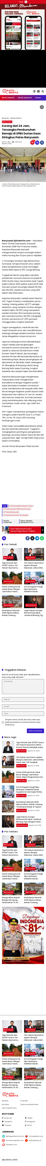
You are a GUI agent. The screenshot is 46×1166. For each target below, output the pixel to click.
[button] (34, 91)
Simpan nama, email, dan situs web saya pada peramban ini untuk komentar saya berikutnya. (22, 722)
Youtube (8, 1125)
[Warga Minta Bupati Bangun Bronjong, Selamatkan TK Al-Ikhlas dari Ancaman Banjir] (12, 889)
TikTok (29, 1125)
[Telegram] (37, 538)
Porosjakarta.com (36, 1136)
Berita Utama (7, 122)
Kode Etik (24, 1101)
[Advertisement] (23, 214)
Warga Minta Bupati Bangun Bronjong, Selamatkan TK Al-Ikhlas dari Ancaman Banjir (11, 900)
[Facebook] (28, 538)
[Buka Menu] (38, 91)
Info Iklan (5, 1104)
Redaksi (5, 1101)
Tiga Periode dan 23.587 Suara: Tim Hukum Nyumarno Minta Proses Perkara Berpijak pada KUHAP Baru (11, 565)
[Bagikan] (42, 143)
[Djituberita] (10, 91)
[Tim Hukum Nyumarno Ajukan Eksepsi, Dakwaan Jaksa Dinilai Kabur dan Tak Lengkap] (34, 554)
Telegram (8, 1121)
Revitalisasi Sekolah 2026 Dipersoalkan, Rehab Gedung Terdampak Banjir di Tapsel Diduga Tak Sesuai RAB (11, 613)
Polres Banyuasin (12, 512)
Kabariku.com (11, 1144)
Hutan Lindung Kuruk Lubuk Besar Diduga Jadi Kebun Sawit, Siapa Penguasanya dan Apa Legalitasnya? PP (11, 589)
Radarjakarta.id (35, 1140)
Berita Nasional (31, 605)
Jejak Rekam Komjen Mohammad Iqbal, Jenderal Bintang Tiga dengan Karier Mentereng (34, 613)
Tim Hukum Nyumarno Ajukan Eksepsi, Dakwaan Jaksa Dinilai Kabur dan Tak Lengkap (34, 565)
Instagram (31, 1121)
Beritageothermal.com (13, 1136)
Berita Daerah (8, 581)
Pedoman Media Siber (29, 1104)
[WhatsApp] (42, 538)
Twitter (30, 1118)
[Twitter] (32, 538)
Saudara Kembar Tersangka (16, 515)
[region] (23, 109)
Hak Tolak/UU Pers (9, 1108)
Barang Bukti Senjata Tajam (22, 506)
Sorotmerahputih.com (13, 1140)
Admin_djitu (6, 142)
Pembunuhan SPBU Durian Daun (18, 509)
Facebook (8, 1118)
